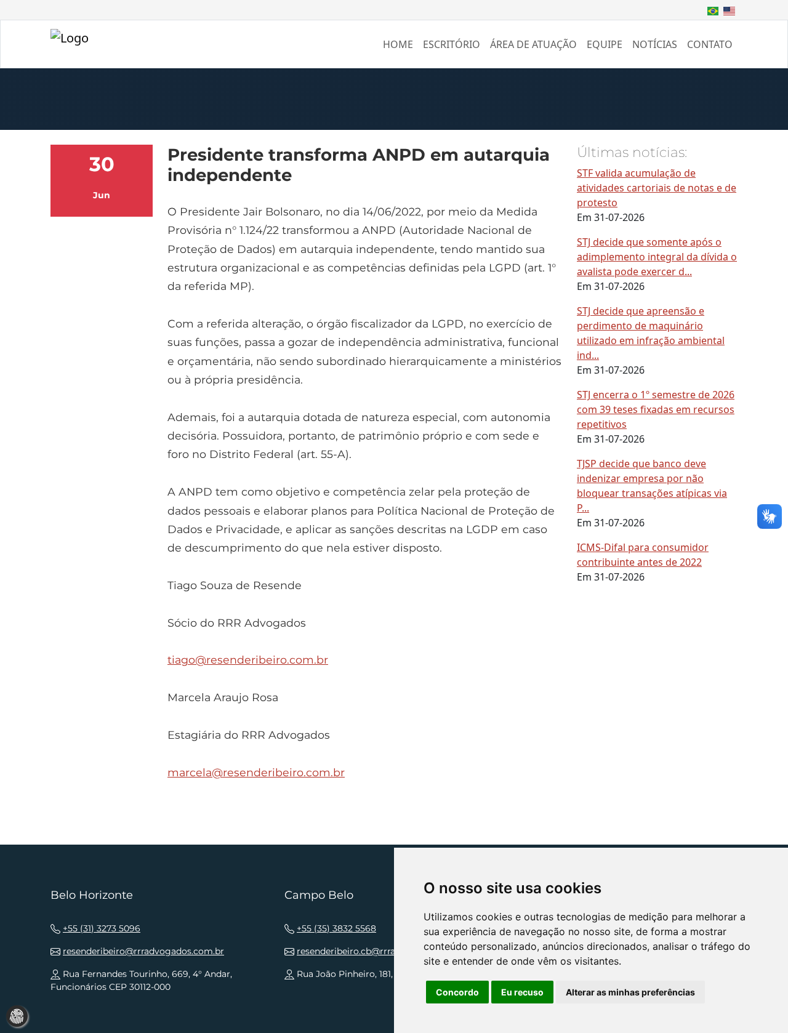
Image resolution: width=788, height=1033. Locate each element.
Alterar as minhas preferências (630, 992)
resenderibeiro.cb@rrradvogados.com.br (383, 951)
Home (398, 44)
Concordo (457, 992)
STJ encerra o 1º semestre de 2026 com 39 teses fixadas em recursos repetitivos (655, 409)
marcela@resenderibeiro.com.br (256, 772)
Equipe (604, 44)
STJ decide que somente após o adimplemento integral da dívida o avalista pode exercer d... (657, 256)
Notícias (654, 44)
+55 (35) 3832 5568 (336, 928)
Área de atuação (533, 44)
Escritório (451, 44)
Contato (710, 44)
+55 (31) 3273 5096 (101, 928)
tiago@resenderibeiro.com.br (247, 659)
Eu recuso (522, 992)
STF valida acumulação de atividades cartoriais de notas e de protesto (656, 187)
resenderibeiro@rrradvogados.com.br (143, 951)
